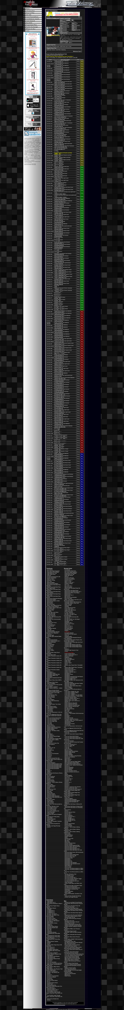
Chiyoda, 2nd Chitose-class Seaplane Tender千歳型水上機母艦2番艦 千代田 (63, 275)
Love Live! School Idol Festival (54, 717)
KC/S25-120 (49, 424)
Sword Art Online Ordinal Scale (72, 854)
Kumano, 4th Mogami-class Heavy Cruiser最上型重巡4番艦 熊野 (62, 466)
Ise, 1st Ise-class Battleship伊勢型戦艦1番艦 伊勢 (59, 222)
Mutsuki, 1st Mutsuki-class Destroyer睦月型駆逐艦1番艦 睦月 (61, 360)
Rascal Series (68, 809)
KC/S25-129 (49, 461)
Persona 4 (49, 754)
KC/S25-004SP (50, 84)
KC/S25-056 (49, 235)
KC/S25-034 (49, 162)
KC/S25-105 (49, 389)
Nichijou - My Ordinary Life (53, 972)
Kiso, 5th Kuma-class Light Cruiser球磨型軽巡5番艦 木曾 (61, 417)
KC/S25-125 (49, 440)
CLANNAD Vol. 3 (51, 912)
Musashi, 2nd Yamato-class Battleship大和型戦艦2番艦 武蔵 (61, 68)
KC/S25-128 (49, 454)
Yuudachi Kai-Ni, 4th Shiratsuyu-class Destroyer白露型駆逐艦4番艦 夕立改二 (63, 475)
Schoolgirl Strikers (51, 785)
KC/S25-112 (49, 405)
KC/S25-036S (50, 174)
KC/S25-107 (49, 394)
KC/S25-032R (50, 155)
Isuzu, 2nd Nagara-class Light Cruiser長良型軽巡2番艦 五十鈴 (61, 410)
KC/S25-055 (49, 233)
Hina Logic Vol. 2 (51, 948)
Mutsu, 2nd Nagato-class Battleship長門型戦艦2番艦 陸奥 (61, 470)
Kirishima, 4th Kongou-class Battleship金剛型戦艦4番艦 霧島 (61, 335)
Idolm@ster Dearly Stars (52, 949)
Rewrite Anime (68, 821)
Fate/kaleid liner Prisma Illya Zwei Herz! (74, 642)
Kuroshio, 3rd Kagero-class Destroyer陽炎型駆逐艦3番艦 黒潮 (61, 133)
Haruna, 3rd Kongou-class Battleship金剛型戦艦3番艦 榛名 (61, 330)
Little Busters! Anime (51, 706)
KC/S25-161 (49, 548)
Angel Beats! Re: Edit (52, 573)
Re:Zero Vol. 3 (68, 814)
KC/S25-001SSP (49, 66)
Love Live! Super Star (52, 721)
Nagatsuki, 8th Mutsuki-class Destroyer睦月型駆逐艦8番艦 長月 (62, 399)
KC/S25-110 (49, 401)
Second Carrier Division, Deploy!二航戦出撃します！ (60, 557)
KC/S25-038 (49, 183)
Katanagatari (50, 955)
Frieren (48, 638)
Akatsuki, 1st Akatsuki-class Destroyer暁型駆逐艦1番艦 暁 (61, 208)
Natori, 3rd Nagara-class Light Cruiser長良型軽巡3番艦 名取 (61, 420)
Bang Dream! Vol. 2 (69, 595)
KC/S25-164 (49, 562)
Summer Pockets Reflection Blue (72, 845)
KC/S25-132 (49, 474)
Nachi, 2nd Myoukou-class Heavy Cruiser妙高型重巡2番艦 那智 (62, 544)
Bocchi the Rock (50, 604)
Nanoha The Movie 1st (52, 971)
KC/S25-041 (49, 196)
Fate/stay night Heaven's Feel (71, 650)
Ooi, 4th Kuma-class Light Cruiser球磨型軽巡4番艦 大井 (61, 367)
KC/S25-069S (50, 272)
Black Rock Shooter (51, 908)
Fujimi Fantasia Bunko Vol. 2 (53, 641)
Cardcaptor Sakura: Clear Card (54, 607)
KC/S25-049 (49, 217)
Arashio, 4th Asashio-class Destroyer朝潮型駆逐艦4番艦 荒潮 (61, 528)
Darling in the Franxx (52, 622)
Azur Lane (49, 581)
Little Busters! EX (51, 957)
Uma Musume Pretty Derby (53, 816)
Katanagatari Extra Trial (70, 941)
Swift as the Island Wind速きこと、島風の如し (59, 163)
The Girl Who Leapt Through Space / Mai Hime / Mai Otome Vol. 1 (54, 993)
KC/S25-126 (49, 445)
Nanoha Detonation (69, 767)
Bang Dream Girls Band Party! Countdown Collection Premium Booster (73, 909)
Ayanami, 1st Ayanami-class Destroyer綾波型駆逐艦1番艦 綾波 (61, 204)
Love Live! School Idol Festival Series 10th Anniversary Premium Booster (73, 948)
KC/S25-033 (49, 158)
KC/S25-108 (49, 396)
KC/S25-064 (49, 258)
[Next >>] (80, 16)
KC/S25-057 (49, 238)
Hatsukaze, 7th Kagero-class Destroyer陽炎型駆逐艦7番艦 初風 (62, 91)
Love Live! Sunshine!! (52, 720)
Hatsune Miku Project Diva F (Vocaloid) (73, 667)
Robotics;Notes (50, 779)
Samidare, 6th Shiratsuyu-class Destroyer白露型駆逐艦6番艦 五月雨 (62, 530)
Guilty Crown (50, 649)
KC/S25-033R (50, 160)
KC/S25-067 (49, 265)
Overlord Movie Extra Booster (71, 963)
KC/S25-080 (49, 311)
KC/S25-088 (49, 348)
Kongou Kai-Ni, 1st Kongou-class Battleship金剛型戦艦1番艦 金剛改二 (62, 312)
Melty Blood (49, 734)
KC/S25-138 (49, 493)
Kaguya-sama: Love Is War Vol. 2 (72, 700)
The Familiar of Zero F (52, 807)
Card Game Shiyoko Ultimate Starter (73, 916)
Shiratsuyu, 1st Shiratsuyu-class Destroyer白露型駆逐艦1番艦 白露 (62, 502)
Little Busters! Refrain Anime (53, 958)
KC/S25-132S (50, 477)
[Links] (32, 31)
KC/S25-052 (49, 224)
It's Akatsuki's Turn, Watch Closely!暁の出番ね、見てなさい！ (61, 307)
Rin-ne (48, 981)
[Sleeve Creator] (32, 19)
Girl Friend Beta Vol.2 (69, 659)
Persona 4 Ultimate (51, 977)
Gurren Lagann (50, 650)
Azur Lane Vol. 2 (68, 585)
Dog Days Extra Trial (69, 920)
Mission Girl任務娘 (56, 286)
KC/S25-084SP (50, 332)
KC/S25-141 (49, 500)
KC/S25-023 (49, 132)
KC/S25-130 (49, 465)
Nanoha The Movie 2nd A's (71, 770)
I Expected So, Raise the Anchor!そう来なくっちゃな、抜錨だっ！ (60, 436)
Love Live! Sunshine (69, 740)
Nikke (48, 745)
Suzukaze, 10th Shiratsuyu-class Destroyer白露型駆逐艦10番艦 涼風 (62, 537)
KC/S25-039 (49, 188)
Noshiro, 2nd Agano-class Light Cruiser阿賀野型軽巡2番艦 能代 (62, 137)
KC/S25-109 (49, 399)
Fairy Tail (49, 629)
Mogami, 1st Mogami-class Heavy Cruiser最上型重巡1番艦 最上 (62, 505)
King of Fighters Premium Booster (72, 944)
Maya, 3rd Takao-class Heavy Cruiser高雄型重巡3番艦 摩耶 (61, 282)
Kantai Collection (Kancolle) (71, 703)
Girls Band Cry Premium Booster (72, 921)
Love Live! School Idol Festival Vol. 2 (73, 737)
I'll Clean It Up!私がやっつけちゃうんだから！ (60, 440)
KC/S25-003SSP (49, 80)
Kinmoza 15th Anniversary (53, 700)
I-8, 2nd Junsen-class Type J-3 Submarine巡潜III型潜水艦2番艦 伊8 (62, 101)
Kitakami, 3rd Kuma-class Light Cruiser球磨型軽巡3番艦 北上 (62, 364)
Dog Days (49, 928)
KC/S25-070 (49, 275)
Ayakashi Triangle (51, 580)
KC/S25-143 (49, 504)
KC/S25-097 (49, 371)
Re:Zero (49, 775)
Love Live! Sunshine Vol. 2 (71, 744)
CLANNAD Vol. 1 (51, 910)
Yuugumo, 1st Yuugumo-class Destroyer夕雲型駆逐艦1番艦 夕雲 (62, 112)
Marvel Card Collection (70, 757)
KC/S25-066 (49, 263)
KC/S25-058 (49, 242)
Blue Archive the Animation (71, 597)
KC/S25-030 (49, 148)
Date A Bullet (50, 921)
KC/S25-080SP (50, 314)
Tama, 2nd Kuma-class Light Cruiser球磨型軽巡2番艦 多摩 (61, 422)
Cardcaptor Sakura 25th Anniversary (73, 601)
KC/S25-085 (49, 334)
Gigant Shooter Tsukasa (52, 941)
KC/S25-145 (49, 511)
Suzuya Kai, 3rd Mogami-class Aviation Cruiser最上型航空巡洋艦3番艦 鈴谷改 (63, 491)
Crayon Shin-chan (51, 613)
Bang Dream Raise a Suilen (53, 600)
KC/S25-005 (49, 86)
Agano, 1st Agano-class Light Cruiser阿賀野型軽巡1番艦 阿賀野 (61, 119)
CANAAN (49, 909)
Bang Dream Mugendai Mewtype (54, 598)
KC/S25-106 (49, 392)
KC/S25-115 (49, 412)
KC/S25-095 (49, 366)
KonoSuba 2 (67, 715)
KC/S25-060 (49, 247)
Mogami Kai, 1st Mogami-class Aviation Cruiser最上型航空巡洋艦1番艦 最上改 (63, 516)
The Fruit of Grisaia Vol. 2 (70, 877)
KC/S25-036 (49, 171)
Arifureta (49, 575)
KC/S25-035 (49, 167)
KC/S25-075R (50, 291)
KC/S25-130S (50, 468)
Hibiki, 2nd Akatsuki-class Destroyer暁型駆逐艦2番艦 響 (61, 236)
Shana (48, 788)
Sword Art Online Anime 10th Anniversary (74, 852)
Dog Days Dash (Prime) (52, 926)
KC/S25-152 (49, 527)
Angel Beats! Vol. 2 (51, 902)
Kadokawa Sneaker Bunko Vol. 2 (54, 691)
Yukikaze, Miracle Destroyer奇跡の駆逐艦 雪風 (59, 96)
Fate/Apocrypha (50, 630)
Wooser (49, 1000)
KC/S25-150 (49, 523)
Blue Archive (50, 603)
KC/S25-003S (50, 75)
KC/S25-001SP (50, 63)
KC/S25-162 (49, 553)
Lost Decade (50, 711)
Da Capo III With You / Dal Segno (72, 619)
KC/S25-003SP (50, 77)
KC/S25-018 (49, 121)
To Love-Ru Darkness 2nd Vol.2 (72, 881)
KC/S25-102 (49, 383)
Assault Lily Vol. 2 (68, 580)
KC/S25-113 (49, 408)
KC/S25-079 (49, 307)
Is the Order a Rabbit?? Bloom (72, 692)
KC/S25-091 (49, 355)
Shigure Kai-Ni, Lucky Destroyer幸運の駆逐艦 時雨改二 (60, 479)
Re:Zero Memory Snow (70, 812)
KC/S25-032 (49, 153)
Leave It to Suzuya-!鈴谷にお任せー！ (58, 553)
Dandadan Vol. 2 (68, 622)
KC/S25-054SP (50, 231)
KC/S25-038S (50, 185)
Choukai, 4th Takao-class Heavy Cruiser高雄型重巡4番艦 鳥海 (62, 279)
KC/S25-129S (50, 463)
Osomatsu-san (50, 750)
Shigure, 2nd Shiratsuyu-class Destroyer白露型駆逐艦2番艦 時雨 (62, 525)
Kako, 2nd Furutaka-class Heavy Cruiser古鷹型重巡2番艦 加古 (62, 268)
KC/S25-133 (49, 479)
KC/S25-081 (49, 316)
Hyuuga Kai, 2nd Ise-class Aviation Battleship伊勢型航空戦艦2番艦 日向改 (63, 201)
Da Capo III (49, 618)
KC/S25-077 (49, 297)
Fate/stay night (50, 635)
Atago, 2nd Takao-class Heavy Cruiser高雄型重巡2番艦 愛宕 (61, 229)
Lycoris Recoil (50, 724)
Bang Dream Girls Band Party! (71, 590)
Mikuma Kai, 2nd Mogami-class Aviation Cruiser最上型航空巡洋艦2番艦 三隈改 (63, 489)
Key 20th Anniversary (69, 708)
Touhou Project (50, 813)
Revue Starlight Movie (70, 819)
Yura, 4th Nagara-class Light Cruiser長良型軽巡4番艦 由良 (61, 415)
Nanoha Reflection (69, 768)
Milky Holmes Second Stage (53, 736)
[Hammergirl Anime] (32, 135)
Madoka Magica (50, 729)
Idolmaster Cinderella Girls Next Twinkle (74, 683)
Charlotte (49, 611)
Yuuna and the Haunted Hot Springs (73, 895)
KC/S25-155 (49, 534)
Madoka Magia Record (52, 728)
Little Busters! (50, 708)
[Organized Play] (32, 25)
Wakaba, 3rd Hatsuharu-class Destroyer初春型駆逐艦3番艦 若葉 (62, 261)
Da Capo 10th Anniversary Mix (54, 616)
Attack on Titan (50, 579)
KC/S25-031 (49, 151)
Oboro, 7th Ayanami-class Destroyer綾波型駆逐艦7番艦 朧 (61, 256)
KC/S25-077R (50, 300)
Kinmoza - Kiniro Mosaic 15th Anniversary (74, 713)
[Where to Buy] (32, 29)
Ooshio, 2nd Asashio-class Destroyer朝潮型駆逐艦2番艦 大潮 (61, 532)
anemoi (49, 827)
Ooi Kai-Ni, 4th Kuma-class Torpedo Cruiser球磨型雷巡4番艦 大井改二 (62, 348)
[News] (32, 9)
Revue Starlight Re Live (70, 820)
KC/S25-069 (49, 270)
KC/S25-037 (49, 178)
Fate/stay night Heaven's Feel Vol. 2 (73, 644)
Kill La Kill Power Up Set (70, 943)
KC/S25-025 (49, 137)
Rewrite (49, 778)
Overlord (49, 751)
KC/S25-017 (49, 119)
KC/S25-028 (49, 144)
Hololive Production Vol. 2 (70, 672)
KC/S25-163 (49, 557)
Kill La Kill (49, 698)
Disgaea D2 (49, 925)
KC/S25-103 (49, 385)
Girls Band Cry (50, 645)
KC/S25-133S (50, 481)
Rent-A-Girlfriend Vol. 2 (70, 816)
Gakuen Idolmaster (51, 642)
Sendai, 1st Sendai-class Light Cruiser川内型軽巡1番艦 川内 (61, 217)
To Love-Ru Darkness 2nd (53, 810)
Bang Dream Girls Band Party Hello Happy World (53, 587)
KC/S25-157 (49, 539)
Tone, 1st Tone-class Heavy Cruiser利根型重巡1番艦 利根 (61, 126)
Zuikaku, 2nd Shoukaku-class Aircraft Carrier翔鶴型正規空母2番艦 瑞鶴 (63, 82)
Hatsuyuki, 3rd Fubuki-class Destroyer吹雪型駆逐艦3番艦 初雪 (61, 401)
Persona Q (49, 978)
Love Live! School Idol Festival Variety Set (74, 954)
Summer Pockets (51, 793)
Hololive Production (69, 670)
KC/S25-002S (50, 70)
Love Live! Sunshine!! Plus (53, 719)
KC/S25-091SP (50, 357)
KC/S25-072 (49, 281)
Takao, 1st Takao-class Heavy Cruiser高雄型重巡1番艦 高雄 (61, 284)
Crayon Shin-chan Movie (52, 612)
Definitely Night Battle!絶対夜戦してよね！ (58, 302)
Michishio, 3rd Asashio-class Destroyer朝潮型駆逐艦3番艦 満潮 (62, 523)
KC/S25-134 (49, 484)
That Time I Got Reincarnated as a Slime (74, 868)
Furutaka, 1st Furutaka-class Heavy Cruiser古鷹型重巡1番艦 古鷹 (62, 213)
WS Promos (67, 974)
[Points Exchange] (32, 27)
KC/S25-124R (50, 438)
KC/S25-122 (49, 428)
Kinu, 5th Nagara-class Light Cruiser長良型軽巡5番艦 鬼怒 (61, 408)
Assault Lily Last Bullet (70, 579)
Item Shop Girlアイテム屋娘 (57, 429)
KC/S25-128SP (50, 456)
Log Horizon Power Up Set (71, 946)
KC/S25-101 (49, 380)
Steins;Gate (49, 792)
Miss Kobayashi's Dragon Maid (54, 738)
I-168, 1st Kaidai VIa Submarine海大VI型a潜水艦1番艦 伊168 (60, 135)
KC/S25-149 (49, 520)
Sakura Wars (50, 784)
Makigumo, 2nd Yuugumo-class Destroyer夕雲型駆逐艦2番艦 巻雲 (62, 114)
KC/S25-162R (50, 555)
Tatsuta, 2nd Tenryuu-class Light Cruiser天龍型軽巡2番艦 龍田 (62, 362)
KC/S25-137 (49, 491)
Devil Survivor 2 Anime (52, 923)
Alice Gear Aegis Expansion (53, 570)
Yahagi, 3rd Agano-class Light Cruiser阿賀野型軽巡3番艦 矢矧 (61, 103)
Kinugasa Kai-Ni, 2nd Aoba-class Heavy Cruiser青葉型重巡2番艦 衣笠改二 (63, 188)
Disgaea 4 (49, 924)
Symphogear (50, 800)
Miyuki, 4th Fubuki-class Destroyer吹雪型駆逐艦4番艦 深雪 (61, 406)
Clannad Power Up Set (70, 917)
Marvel (48, 732)
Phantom (49, 757)
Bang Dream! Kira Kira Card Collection (73, 915)
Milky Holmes (50, 737)
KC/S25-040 (49, 193)
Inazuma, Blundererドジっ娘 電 (58, 250)
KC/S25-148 (49, 518)
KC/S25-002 (49, 68)
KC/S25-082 (49, 320)
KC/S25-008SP (50, 98)
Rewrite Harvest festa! (70, 823)
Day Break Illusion (51, 624)
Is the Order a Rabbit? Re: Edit (72, 691)
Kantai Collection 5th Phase (71, 704)
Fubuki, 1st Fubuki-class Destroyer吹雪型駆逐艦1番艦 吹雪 (61, 355)
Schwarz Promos (68, 972)
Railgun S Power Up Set (70, 967)
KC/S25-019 (49, 123)
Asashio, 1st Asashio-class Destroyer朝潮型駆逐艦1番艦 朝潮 (61, 500)
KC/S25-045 (49, 206)
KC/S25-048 (49, 215)
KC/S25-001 (49, 61)
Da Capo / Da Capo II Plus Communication (70, 615)
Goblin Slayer (50, 646)
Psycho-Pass (50, 979)
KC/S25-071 (49, 279)
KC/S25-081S (50, 318)
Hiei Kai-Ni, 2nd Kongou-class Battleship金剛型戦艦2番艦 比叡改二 (62, 316)
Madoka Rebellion (69, 754)
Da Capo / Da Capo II (69, 613)
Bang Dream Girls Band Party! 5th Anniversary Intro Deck (72, 906)
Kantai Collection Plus (52, 695)
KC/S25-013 (49, 109)
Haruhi (48, 651)
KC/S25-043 (49, 201)
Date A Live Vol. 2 (69, 626)
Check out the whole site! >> (33, 93)
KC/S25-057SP (50, 240)
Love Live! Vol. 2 (68, 746)
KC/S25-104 (49, 387)
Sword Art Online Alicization (53, 796)
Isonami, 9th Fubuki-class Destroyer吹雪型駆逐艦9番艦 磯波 (61, 392)
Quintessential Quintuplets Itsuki (54, 765)
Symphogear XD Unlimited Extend (72, 863)
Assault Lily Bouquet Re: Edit (53, 576)
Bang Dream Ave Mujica (52, 583)
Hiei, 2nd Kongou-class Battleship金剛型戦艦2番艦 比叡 (61, 325)
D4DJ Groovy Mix (51, 614)
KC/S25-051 (49, 222)
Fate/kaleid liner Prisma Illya (53, 935)
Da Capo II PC (50, 917)
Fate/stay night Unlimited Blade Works (73, 645)
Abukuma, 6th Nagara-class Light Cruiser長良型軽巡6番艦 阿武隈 (62, 413)
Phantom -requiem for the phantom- (73, 786)
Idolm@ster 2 (50, 672)
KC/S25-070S (50, 277)
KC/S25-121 (49, 426)
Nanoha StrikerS (51, 744)
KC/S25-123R (50, 433)
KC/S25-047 (49, 213)
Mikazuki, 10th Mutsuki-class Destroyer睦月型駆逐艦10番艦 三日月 (62, 394)
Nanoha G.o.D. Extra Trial (53, 743)
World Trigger (50, 820)
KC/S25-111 (49, 403)
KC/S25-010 (49, 103)
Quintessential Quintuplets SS (71, 801)
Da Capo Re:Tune (69, 620)
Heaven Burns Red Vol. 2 (70, 669)
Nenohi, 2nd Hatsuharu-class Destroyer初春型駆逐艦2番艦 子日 (62, 243)
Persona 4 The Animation (53, 753)
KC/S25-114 (49, 410)
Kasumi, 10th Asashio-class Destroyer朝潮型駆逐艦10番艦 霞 (61, 534)
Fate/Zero (49, 634)
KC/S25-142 (49, 502)
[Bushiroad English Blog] (32, 130)
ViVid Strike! (50, 817)
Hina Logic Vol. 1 (51, 947)
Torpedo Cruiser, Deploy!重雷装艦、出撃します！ (59, 445)
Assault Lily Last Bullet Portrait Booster (73, 902)
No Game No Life (51, 747)
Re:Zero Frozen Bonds (52, 980)
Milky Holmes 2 (50, 735)
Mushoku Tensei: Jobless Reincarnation (52, 740)
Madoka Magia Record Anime (54, 727)
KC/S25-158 (49, 541)
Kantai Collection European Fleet (72, 705)
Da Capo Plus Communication (54, 619)
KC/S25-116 (49, 415)
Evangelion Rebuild (51, 628)
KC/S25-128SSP (49, 459)
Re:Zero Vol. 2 (68, 813)
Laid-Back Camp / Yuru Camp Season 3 (74, 720)
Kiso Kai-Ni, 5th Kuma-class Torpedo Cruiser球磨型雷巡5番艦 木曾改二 (63, 351)
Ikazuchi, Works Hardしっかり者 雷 (58, 238)
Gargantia (49, 643)
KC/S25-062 (49, 254)
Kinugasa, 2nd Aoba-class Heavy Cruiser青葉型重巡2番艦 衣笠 (62, 266)
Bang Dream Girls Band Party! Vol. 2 (73, 591)
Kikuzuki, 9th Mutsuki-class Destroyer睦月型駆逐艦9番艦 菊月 (61, 385)
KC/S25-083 (49, 325)
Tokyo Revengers (51, 812)
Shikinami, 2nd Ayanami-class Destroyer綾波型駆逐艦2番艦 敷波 (62, 245)
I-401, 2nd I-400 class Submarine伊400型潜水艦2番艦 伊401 (60, 149)
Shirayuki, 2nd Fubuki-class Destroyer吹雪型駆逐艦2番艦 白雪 (61, 390)
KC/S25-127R (50, 451)
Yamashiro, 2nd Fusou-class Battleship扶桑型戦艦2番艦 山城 (62, 424)
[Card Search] (32, 21)
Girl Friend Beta (50, 644)
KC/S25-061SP (50, 252)
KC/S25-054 (49, 229)
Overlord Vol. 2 (68, 782)
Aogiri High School (51, 574)
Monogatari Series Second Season (72, 763)
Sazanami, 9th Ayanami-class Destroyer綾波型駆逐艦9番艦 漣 (62, 247)
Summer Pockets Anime (70, 843)
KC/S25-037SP (50, 181)
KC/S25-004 (49, 82)
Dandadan (49, 621)
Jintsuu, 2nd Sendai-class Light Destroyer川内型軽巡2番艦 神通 (62, 263)
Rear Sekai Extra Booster (70, 969)
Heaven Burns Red (51, 654)
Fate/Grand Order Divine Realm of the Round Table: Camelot (73, 640)
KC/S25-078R (50, 304)
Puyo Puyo (49, 761)
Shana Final (50, 983)
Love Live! (49, 722)
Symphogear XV (68, 864)
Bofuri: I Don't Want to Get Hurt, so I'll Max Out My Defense (53, 606)
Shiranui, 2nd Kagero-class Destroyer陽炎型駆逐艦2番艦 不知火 (61, 130)
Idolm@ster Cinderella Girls (53, 674)
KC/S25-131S (50, 472)
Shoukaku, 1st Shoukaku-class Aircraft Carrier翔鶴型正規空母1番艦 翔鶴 (63, 87)
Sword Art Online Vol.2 (70, 856)
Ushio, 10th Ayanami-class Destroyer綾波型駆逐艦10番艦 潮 (61, 259)
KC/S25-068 (49, 268)
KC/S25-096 (49, 369)
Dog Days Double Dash (52, 927)
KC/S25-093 (49, 362)
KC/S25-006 (49, 91)
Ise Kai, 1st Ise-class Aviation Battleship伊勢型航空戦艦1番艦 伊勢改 (62, 199)
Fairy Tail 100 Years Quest (71, 634)
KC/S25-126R (50, 447)
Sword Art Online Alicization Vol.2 (72, 848)
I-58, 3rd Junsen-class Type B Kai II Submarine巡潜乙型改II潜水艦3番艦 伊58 (63, 117)
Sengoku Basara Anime (52, 982)
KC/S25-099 (49, 376)
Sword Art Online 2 (51, 794)
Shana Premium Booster (70, 973)
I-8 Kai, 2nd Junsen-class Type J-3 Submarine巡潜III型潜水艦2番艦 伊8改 (63, 124)
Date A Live (49, 623)
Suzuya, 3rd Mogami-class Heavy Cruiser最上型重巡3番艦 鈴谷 (62, 461)
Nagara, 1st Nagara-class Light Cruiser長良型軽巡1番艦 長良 (62, 371)
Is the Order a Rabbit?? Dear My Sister (73, 695)
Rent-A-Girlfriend (51, 776)
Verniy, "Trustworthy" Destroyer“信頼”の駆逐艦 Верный (60, 183)
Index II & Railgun (51, 683)
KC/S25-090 (49, 353)
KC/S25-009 (49, 100)
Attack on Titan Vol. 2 (69, 582)
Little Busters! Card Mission (53, 956)
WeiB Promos (68, 975)
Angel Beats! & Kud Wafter (53, 572)
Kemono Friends (51, 697)
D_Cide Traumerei (51, 615)
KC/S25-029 (49, 146)
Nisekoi (48, 746)
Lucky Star (49, 723)
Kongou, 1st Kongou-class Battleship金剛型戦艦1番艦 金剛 (61, 321)
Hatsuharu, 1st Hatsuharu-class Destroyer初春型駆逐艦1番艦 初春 (62, 206)
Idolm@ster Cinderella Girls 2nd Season (74, 676)
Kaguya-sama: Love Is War (53, 692)
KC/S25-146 (49, 514)
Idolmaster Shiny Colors (52, 682)
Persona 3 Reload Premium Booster (73, 964)
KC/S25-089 (49, 350)
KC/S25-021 (49, 128)
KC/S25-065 (49, 261)
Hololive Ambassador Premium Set (72, 924)
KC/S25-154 (49, 532)
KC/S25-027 (49, 142)
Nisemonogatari (68, 775)
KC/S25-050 (49, 219)
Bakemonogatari (51, 582)
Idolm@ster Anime (51, 673)
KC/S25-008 (49, 96)
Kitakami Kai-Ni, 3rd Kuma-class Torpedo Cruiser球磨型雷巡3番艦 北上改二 (64, 344)
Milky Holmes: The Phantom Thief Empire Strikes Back (54, 969)
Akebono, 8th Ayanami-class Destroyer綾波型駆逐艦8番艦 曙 (62, 233)
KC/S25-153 (49, 530)
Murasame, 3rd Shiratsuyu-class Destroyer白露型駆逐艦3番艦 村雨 (62, 521)
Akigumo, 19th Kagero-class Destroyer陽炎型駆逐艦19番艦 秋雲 (61, 110)
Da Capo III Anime (51, 918)
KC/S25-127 (49, 449)
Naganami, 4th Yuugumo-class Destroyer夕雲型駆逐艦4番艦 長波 (62, 107)
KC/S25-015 (49, 114)
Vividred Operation (51, 819)
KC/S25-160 (49, 546)
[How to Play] (32, 13)
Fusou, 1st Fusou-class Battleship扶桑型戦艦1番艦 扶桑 (61, 374)
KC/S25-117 (49, 417)
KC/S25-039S (50, 190)
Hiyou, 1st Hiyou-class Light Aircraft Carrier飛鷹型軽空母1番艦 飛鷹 (62, 121)
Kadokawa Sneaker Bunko (53, 690)
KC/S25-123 (49, 431)
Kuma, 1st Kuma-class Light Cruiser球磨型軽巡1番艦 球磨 (61, 369)
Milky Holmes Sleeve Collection (72, 959)
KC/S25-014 (49, 112)
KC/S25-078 (49, 302)
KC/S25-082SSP (49, 323)
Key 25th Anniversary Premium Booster (73, 942)
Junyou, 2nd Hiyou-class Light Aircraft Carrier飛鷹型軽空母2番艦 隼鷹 (63, 144)
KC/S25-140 (49, 497)
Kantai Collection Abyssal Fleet (54, 954)
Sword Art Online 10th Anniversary (72, 846)
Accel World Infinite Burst (70, 570)
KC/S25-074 (49, 286)
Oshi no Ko (49, 748)
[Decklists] (32, 23)
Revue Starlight (50, 777)
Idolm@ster (49, 676)
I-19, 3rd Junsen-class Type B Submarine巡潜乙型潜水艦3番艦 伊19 (62, 140)
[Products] (32, 15)
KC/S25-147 (49, 516)
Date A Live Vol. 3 (69, 627)
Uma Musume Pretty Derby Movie (72, 887)
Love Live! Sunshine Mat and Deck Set (73, 955)
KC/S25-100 (49, 378)
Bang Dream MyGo (51, 599)
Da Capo (49, 620)
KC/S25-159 (49, 543)
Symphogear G (68, 860)
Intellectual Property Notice (73, 1009)
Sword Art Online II (51, 988)
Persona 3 (49, 752)
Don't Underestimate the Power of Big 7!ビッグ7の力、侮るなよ (62, 548)
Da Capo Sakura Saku (52, 919)
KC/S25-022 (49, 130)
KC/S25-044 (49, 203)
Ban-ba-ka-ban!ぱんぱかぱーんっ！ (58, 293)
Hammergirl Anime (32, 34)
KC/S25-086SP (50, 341)
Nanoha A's (49, 742)
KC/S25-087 (49, 343)
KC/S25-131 (49, 470)
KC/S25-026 (49, 139)
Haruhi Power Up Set (69, 923)
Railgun (49, 771)
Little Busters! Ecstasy (52, 707)
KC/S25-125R (50, 442)
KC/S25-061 (49, 249)
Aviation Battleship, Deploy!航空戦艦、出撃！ (59, 298)
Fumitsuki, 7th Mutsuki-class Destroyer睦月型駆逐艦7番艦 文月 (61, 383)
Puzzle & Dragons (51, 762)
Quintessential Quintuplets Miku (54, 766)
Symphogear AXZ (69, 858)
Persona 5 (49, 755)
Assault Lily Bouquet (51, 577)
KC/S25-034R (50, 165)
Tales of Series (50, 801)
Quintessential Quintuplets (71, 799)
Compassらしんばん (56, 151)
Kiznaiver (49, 701)
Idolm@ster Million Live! (52, 675)
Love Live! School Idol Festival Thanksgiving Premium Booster (71, 952)
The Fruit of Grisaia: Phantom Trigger (73, 878)
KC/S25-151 (49, 525)
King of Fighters (50, 699)
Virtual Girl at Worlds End (53, 998)
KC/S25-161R (50, 550)
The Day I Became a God (53, 806)
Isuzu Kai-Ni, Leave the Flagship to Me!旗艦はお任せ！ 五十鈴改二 (62, 353)
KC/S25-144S (50, 509)
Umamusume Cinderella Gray (71, 889)
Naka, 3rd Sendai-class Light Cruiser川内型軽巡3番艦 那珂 (61, 215)
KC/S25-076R (50, 295)
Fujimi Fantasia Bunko (52, 639)
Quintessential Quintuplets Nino (54, 767)
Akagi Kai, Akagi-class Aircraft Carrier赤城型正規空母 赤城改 (61, 167)
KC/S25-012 (49, 107)
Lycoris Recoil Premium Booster (72, 956)
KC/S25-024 (49, 135)
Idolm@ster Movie (69, 682)
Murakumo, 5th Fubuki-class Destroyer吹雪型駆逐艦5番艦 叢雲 (61, 381)
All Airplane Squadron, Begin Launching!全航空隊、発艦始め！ (62, 158)
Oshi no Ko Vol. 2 (68, 778)
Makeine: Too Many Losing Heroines (73, 755)
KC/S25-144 (49, 507)
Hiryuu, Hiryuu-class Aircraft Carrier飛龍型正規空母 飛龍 (61, 493)
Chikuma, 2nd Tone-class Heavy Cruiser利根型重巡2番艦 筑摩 (62, 142)
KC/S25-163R (50, 559)
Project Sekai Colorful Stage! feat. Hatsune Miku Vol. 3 (72, 795)
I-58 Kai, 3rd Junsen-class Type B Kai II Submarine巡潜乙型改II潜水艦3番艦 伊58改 (64, 146)
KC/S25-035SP (50, 169)
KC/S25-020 (49, 126)
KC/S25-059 (49, 245)
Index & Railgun (68, 686)
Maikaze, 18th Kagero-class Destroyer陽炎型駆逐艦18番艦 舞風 (61, 94)
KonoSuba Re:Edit (69, 717)
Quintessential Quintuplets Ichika (54, 763)
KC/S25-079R (50, 309)
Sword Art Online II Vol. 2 (52, 989)
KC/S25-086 (49, 339)
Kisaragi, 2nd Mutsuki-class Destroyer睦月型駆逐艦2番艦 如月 (61, 403)
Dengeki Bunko (50, 626)
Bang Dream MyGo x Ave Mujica (72, 592)
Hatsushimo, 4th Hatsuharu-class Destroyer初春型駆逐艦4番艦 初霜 (62, 254)
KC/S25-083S (50, 327)
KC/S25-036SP (50, 176)
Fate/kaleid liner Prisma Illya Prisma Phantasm (53, 937)
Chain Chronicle (50, 608)
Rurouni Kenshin (51, 781)
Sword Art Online (51, 799)
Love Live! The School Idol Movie (54, 963)
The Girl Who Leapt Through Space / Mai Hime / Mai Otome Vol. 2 (54, 996)
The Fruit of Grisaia (51, 809)
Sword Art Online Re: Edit (70, 855)
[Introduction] (32, 11)
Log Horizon (50, 709)
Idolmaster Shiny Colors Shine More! (73, 685)
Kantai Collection (51, 696)
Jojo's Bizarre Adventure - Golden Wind (73, 696)
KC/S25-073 (49, 284)
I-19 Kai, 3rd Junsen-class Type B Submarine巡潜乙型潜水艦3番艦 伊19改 (63, 128)
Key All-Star (67, 709)
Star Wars (49, 791)
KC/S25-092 (49, 360)
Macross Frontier (51, 726)
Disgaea (49, 627)
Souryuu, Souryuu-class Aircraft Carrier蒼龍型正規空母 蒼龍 (62, 486)
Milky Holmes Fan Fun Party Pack (72, 958)
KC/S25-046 (49, 208)
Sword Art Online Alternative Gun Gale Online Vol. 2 (54, 987)
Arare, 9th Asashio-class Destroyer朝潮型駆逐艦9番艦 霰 (61, 518)
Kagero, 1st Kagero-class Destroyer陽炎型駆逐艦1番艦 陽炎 (61, 105)
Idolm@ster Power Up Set (70, 931)
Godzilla (49, 647)
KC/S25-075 (49, 288)
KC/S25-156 (49, 536)
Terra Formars (50, 802)
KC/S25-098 (49, 373)
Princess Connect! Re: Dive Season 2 (73, 789)
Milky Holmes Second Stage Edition (73, 761)
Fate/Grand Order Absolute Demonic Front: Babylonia (52, 632)
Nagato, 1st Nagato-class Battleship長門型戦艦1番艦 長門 (61, 454)
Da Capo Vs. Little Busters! (53, 920)
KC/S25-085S (50, 337)
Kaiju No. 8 (49, 693)
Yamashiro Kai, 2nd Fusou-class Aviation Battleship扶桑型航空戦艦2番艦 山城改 (64, 378)
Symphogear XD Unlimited (71, 862)
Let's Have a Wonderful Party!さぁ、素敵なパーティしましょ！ (60, 562)
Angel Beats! (50, 901)
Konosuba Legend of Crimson (71, 719)
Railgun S (49, 770)
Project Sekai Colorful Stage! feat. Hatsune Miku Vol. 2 (72, 793)
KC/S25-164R (50, 564)
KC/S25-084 (49, 330)
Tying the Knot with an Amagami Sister (73, 885)
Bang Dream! (50, 601)
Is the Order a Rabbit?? (52, 686)
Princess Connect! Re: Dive (53, 758)
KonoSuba (49, 703)
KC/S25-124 (49, 435)
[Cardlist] (32, 17)
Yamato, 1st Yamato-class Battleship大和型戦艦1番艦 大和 (61, 61)
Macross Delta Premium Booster (72, 957)
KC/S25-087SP (50, 346)
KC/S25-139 (49, 495)
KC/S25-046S (50, 210)
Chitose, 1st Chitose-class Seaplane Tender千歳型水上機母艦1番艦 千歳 (63, 270)
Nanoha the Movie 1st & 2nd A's (72, 771)
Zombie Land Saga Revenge (53, 825)
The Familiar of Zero (51, 808)
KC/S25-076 (49, 293)
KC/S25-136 (49, 488)
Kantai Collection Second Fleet (72, 706)
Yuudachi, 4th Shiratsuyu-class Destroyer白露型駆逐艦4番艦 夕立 (62, 498)
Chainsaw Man (50, 610)
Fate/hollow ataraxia (51, 932)
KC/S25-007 (49, 93)
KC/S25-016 (49, 116)
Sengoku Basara (51, 786)
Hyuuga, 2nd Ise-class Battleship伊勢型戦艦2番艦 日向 (60, 224)
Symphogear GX (68, 861)
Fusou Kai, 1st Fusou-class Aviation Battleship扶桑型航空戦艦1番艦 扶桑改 (63, 426)
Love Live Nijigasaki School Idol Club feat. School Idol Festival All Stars (53, 715)
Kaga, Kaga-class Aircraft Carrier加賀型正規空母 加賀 (60, 172)
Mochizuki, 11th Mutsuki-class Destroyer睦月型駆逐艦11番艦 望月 (62, 397)
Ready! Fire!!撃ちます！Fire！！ (58, 431)
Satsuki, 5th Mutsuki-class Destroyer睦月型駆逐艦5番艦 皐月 (61, 387)
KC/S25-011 (49, 105)
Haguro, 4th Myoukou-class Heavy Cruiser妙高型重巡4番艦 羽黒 (62, 539)
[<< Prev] (48, 16)
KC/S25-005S (50, 89)
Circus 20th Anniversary (70, 607)
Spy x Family (50, 790)
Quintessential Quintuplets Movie (72, 800)
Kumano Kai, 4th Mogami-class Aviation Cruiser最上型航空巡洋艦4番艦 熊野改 (63, 495)
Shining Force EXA (51, 789)
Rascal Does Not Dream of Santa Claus (74, 806)
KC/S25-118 (49, 419)
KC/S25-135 (49, 486)
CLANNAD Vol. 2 (51, 911)
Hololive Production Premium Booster (73, 925)
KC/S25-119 (49, 422)
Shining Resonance (51, 985)
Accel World (49, 569)
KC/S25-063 (49, 256)
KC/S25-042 (49, 199)
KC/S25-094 (49, 364)
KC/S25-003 (49, 73)
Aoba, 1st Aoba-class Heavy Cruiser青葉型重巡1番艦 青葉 (61, 220)
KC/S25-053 (49, 226)
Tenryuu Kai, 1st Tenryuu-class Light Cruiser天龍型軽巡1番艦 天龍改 (63, 339)
